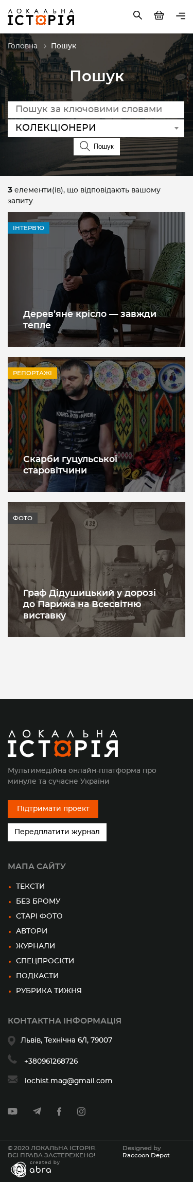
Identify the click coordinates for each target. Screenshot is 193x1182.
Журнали (35, 946)
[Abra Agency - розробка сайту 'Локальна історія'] (40, 1169)
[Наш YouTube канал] (12, 1112)
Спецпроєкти (45, 961)
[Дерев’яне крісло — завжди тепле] (96, 279)
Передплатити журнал (57, 832)
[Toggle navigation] (180, 16)
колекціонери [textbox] (55, 128)
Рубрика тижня (49, 991)
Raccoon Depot (146, 1155)
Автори (31, 931)
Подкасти (37, 976)
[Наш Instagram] (81, 1113)
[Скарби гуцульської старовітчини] (96, 424)
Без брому (38, 901)
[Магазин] (160, 17)
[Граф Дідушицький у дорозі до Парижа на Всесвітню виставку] (96, 569)
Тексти (30, 886)
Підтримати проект (53, 809)
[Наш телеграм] (37, 1112)
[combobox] (96, 128)
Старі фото (39, 916)
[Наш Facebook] (59, 1113)
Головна (23, 46)
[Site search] (138, 17)
